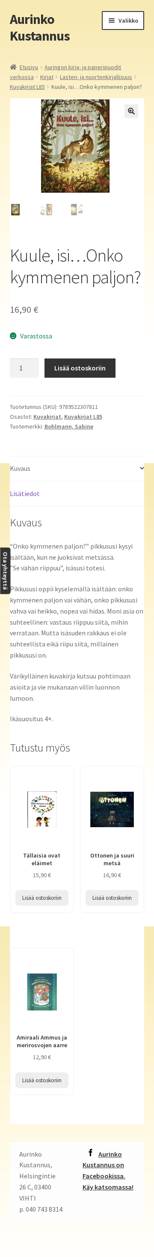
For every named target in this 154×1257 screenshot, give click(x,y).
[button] (131, 111)
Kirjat (46, 77)
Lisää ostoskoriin (80, 368)
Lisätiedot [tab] (25, 493)
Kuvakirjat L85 (27, 87)
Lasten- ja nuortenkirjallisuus (96, 77)
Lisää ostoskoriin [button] (42, 898)
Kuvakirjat (47, 416)
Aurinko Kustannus (40, 27)
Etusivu (29, 67)
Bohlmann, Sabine (68, 426)
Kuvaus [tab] (20, 468)
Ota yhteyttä (5, 571)
